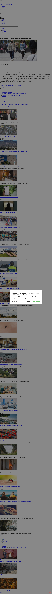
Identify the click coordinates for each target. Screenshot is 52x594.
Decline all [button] (28, 301)
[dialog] (26, 297)
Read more (26, 294)
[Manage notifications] (50, 592)
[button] (15, 301)
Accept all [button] (36, 301)
